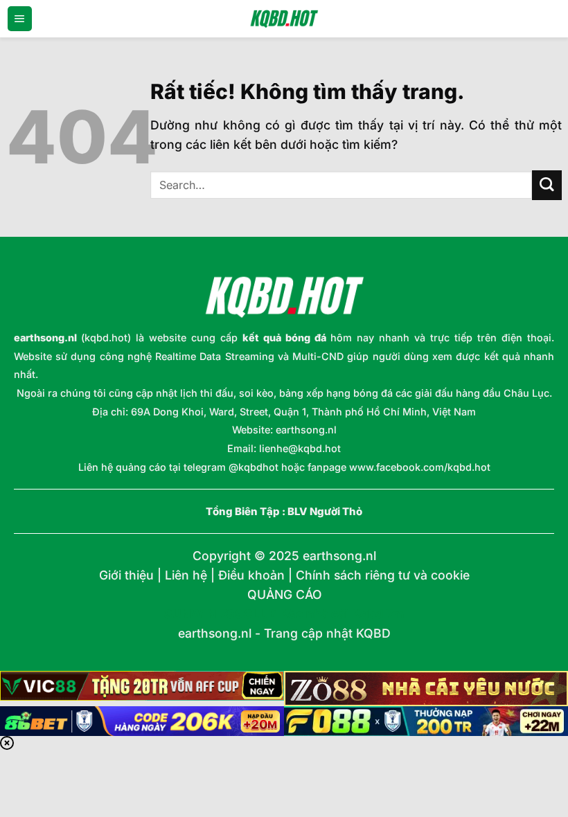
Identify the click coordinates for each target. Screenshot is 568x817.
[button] (20, 18)
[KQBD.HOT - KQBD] (284, 19)
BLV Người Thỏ (324, 511)
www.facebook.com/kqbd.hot (419, 467)
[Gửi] (547, 185)
